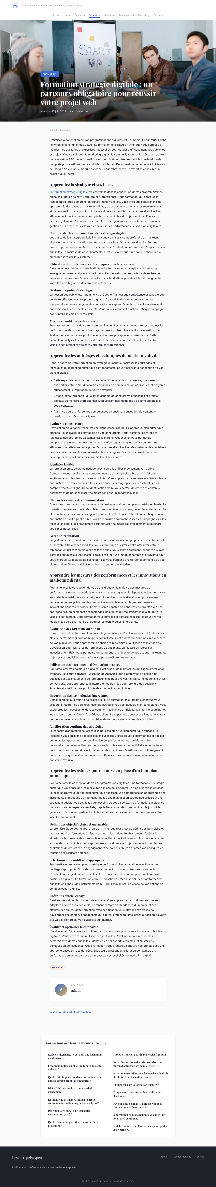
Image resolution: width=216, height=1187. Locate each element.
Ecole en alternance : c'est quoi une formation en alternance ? (75, 1056)
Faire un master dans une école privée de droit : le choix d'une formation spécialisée (140, 1075)
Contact (199, 1156)
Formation (94, 15)
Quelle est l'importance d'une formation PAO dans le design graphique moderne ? (74, 1078)
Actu (68, 15)
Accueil (57, 15)
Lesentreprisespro (27, 1157)
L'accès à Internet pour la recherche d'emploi (139, 1054)
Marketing (144, 15)
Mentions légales (181, 1156)
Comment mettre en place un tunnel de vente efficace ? (74, 1067)
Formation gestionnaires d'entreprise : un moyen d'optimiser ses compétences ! (137, 1064)
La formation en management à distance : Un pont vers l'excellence (139, 1116)
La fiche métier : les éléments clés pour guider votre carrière (140, 1127)
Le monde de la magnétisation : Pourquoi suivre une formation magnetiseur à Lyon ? (73, 1101)
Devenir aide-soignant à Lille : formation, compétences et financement (137, 1105)
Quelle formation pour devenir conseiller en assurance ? (74, 1123)
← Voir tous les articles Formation (70, 1012)
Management (126, 15)
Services (158, 15)
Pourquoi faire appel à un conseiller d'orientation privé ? (69, 1112)
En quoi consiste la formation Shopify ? (136, 1084)
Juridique (109, 15)
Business (80, 15)
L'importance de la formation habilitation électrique (137, 1094)
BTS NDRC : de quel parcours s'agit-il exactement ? (70, 1090)
